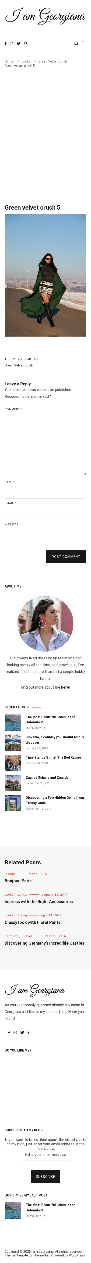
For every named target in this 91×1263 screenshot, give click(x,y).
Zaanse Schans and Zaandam (48, 777)
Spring (22, 915)
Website (11, 524)
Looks (9, 894)
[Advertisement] (45, 136)
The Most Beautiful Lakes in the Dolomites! (50, 719)
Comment (14, 409)
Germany (11, 936)
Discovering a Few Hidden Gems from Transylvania (55, 800)
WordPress (77, 1255)
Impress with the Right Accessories (39, 901)
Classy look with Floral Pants (32, 922)
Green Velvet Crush (22, 362)
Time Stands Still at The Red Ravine (53, 757)
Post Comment (66, 557)
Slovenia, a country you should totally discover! (55, 739)
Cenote (22, 1255)
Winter (23, 894)
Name (10, 482)
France (10, 874)
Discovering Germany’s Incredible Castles (44, 943)
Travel (27, 936)
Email (10, 503)
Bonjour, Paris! (19, 880)
